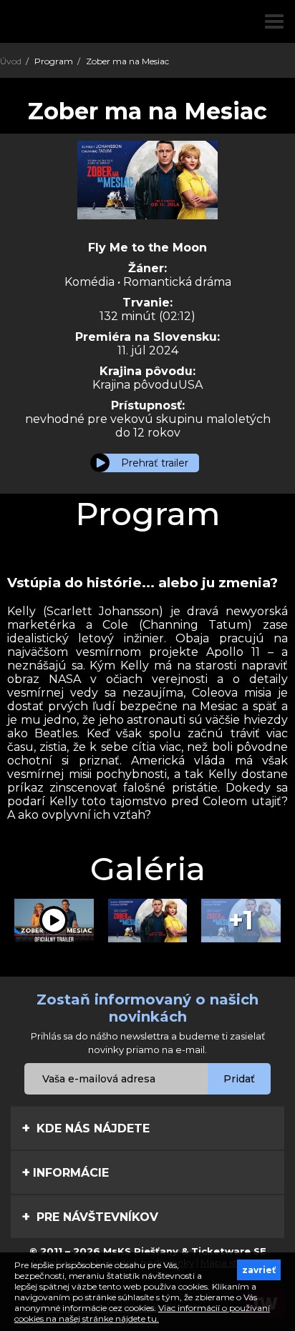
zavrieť (259, 1270)
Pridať (239, 1078)
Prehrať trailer (154, 463)
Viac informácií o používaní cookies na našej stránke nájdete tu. (142, 1313)
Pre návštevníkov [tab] (95, 1217)
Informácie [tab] (71, 1173)
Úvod (10, 61)
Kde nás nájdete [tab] (91, 1128)
